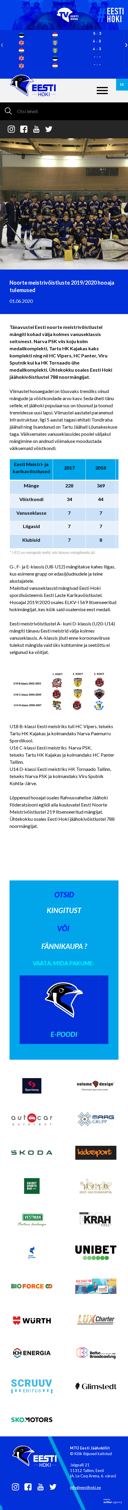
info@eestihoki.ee (85, 1487)
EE (122, 84)
